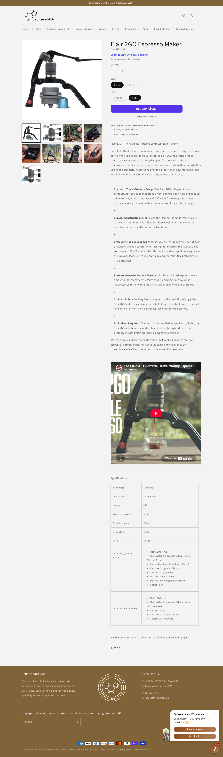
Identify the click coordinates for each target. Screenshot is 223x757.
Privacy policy (91, 749)
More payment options (147, 116)
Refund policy (76, 749)
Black (117, 85)
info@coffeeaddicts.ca (155, 698)
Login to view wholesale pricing (129, 54)
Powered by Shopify (58, 749)
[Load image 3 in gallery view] (51, 133)
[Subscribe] (76, 722)
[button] (37, 28)
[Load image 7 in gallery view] (51, 153)
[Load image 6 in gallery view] (31, 153)
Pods (135, 97)
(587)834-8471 (150, 693)
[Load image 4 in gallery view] (72, 133)
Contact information (143, 749)
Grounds (120, 98)
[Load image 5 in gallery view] (93, 133)
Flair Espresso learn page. (173, 637)
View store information (126, 134)
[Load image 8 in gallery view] (72, 153)
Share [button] (117, 647)
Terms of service (107, 749)
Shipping (115, 59)
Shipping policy (124, 749)
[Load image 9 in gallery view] (93, 153)
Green (133, 85)
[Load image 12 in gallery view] (31, 174)
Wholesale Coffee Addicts (39, 749)
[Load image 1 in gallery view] (31, 133)
